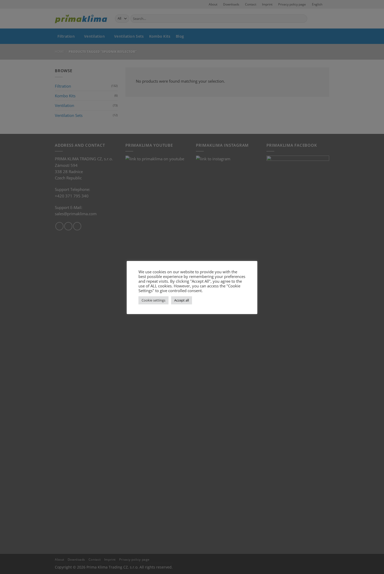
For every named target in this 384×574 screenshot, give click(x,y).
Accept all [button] (181, 300)
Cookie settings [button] (153, 300)
